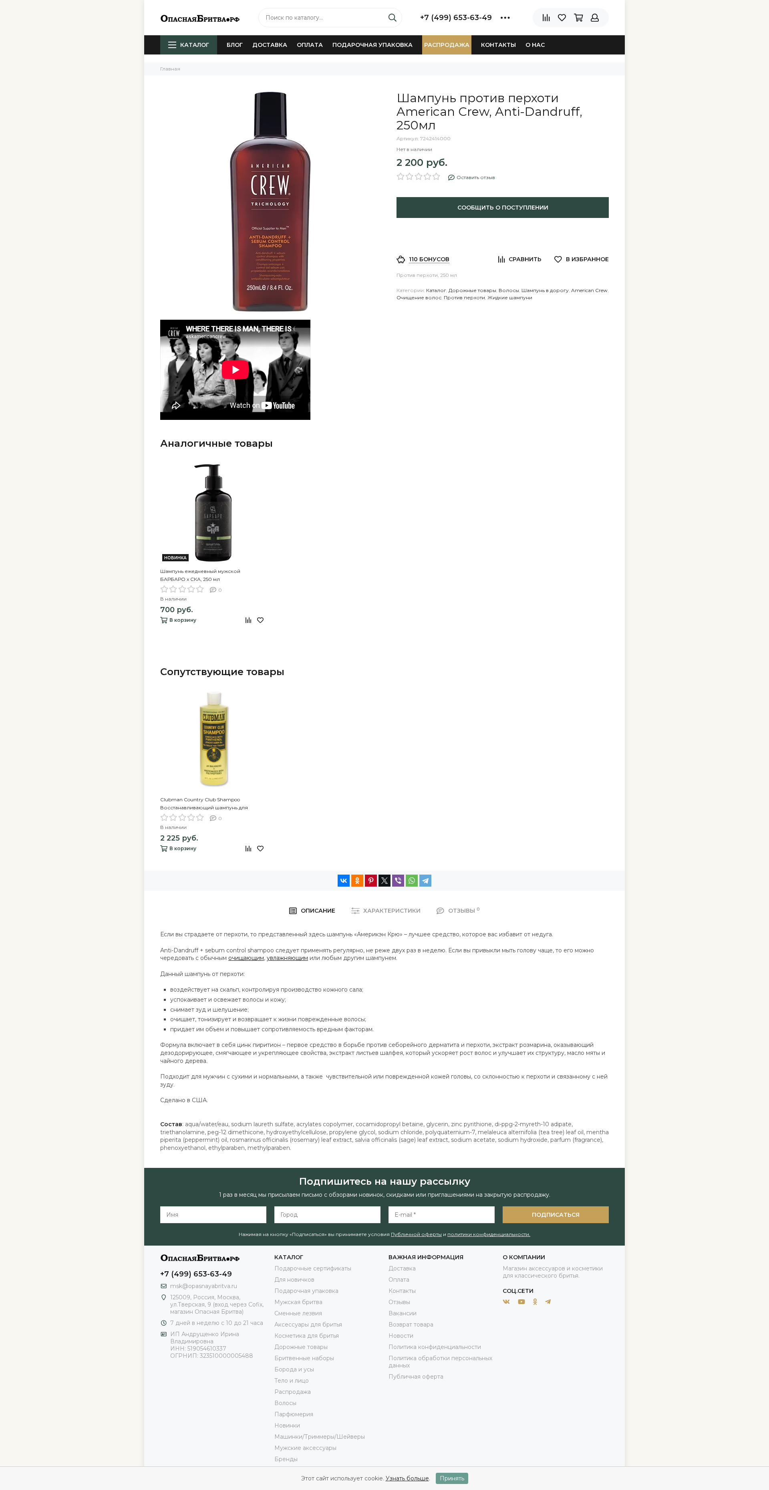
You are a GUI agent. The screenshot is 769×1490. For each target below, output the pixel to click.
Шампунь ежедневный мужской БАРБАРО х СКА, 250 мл (200, 575)
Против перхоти (464, 297)
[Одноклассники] (357, 881)
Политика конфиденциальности (435, 1347)
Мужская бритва (298, 1302)
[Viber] (398, 881)
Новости (401, 1335)
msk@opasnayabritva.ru (203, 1286)
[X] (384, 881)
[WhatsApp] (412, 881)
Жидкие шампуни (509, 297)
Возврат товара (411, 1324)
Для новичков (294, 1279)
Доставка (269, 44)
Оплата (310, 44)
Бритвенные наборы (304, 1358)
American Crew (589, 290)
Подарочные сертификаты (312, 1268)
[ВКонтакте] (344, 881)
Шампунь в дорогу (545, 290)
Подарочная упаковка (372, 44)
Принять (452, 1478)
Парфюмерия (293, 1414)
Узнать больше (407, 1478)
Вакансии (403, 1313)
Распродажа (446, 44)
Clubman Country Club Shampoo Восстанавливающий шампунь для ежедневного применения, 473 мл (204, 804)
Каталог (194, 44)
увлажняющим (287, 958)
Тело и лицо (291, 1380)
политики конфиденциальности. (488, 1234)
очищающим (246, 958)
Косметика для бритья (306, 1335)
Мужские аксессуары (305, 1448)
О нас (535, 44)
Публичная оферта (416, 1376)
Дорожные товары (472, 290)
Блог (235, 44)
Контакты (498, 44)
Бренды (286, 1459)
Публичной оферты (416, 1234)
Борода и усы (294, 1369)
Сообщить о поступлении (502, 207)
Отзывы (399, 1302)
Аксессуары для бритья (308, 1324)
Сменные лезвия (298, 1313)
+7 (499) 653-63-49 (456, 17)
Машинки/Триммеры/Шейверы (319, 1436)
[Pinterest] (371, 881)
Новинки (287, 1425)
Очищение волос (419, 297)
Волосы (509, 290)
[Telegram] (425, 881)
